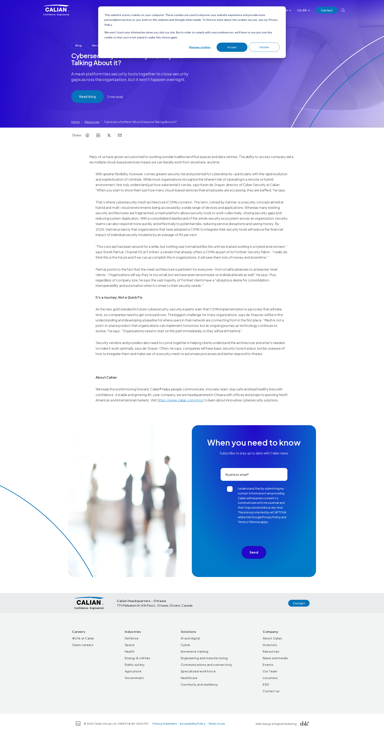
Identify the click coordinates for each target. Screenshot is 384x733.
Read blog (87, 96)
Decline (264, 47)
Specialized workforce (198, 671)
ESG (266, 684)
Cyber (185, 645)
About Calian (272, 638)
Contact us (271, 691)
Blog (78, 45)
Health (130, 651)
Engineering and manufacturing (204, 658)
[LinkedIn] (78, 723)
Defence (132, 638)
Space (130, 645)
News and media (275, 658)
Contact (327, 10)
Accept (232, 47)
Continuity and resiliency (199, 684)
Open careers (82, 645)
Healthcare (189, 678)
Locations (270, 678)
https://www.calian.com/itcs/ (180, 400)
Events (268, 664)
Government (134, 678)
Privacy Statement (165, 723)
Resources (92, 122)
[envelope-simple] (120, 135)
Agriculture (133, 671)
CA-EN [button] (302, 10)
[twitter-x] (109, 135)
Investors (270, 645)
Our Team (270, 671)
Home (75, 122)
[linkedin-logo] (98, 135)
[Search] (343, 10)
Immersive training (194, 651)
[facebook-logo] (87, 135)
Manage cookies (200, 47)
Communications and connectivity (206, 664)
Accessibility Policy (192, 723)
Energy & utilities (137, 658)
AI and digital (190, 638)
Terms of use (216, 723)
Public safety (135, 664)
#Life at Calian (83, 638)
